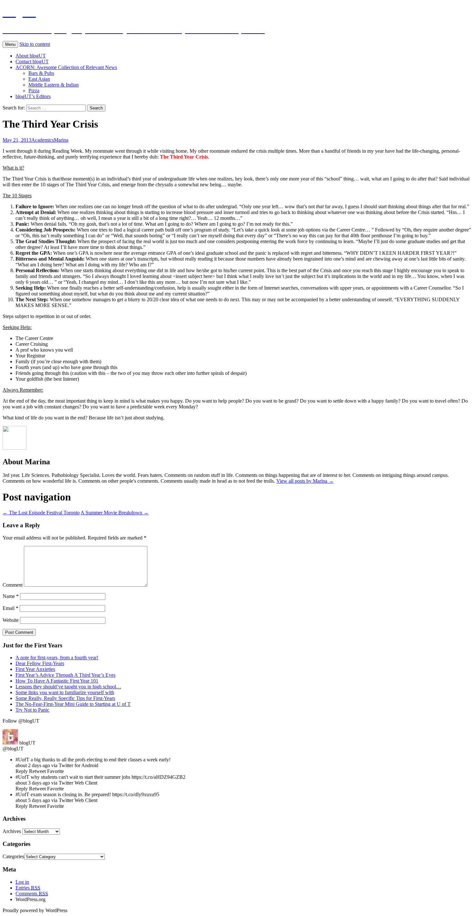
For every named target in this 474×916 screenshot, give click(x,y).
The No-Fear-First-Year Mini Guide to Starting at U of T (73, 704)
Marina (61, 140)
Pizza (33, 90)
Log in (22, 882)
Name (11, 596)
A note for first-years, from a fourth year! (56, 657)
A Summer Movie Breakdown (115, 512)
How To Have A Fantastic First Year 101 (56, 681)
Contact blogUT (32, 61)
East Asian (39, 79)
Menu (10, 44)
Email (10, 608)
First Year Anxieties (35, 669)
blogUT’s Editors (33, 96)
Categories (13, 856)
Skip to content (34, 44)
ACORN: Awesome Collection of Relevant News (66, 67)
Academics (42, 140)
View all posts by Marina (305, 481)
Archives (12, 831)
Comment (13, 585)
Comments (31, 893)
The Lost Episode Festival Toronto (41, 512)
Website (11, 620)
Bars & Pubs (41, 73)
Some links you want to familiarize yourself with (64, 692)
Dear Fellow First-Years (39, 663)
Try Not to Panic (32, 710)
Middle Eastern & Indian (53, 84)
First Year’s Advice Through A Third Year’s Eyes (65, 675)
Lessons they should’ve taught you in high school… (68, 686)
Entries (27, 887)
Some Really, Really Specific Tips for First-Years (65, 698)
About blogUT (30, 55)
